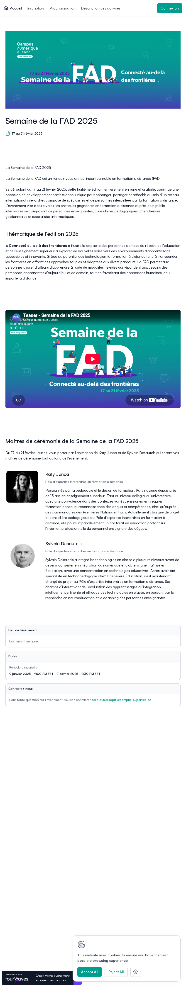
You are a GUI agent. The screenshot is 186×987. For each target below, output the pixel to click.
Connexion (170, 8)
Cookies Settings (135, 972)
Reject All (116, 972)
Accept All (89, 972)
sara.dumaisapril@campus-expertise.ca (121, 700)
